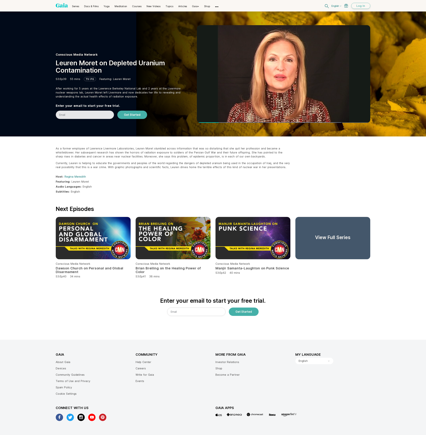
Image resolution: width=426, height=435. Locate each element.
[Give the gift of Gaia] (346, 5)
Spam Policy (64, 387)
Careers (141, 368)
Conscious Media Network (77, 54)
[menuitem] (75, 5)
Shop (218, 368)
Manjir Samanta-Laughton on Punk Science (252, 268)
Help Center (143, 362)
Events (140, 381)
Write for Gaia (145, 374)
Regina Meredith (75, 176)
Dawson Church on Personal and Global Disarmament (89, 270)
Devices (61, 368)
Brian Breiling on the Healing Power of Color (168, 270)
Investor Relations (227, 362)
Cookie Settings (66, 393)
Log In (360, 5)
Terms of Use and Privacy (73, 381)
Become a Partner (227, 374)
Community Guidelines (70, 374)
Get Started (132, 114)
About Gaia (63, 362)
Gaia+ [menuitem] (195, 6)
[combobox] (314, 361)
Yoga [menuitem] (107, 6)
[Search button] (327, 6)
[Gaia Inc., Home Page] (62, 5)
